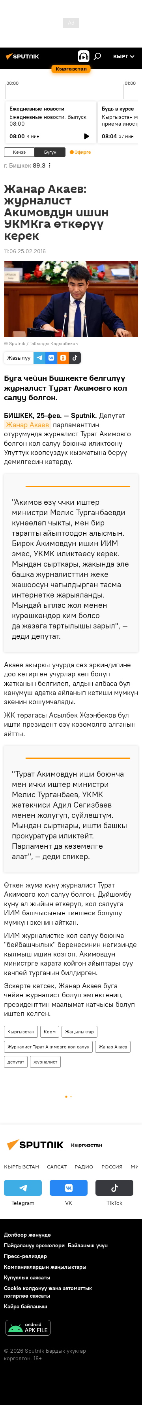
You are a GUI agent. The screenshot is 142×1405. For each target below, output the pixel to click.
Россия (112, 1166)
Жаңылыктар (79, 1032)
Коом (50, 1032)
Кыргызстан (20, 1032)
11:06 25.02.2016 (25, 251)
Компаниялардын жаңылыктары (45, 1266)
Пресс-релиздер (25, 1256)
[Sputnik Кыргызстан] (23, 59)
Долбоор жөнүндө (27, 1234)
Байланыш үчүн (88, 1245)
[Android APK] (28, 1329)
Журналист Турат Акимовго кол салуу (48, 1047)
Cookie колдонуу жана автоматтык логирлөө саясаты (48, 1292)
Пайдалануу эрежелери (34, 1245)
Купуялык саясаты (27, 1277)
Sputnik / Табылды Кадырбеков (43, 343)
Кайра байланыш (25, 1306)
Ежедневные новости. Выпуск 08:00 (47, 120)
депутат (15, 1062)
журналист (45, 1062)
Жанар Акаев (27, 424)
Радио (84, 1166)
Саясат (57, 1166)
